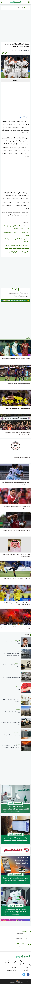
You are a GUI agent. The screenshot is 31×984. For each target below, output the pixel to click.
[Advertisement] (15, 25)
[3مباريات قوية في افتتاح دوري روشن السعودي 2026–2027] (15, 568)
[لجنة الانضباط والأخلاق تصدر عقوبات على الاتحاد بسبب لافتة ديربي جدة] (15, 616)
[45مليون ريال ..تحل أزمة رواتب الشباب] (15, 447)
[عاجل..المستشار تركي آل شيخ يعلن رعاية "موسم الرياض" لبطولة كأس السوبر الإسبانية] (15, 544)
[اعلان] (15, 920)
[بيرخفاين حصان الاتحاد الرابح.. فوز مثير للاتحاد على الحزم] (15, 398)
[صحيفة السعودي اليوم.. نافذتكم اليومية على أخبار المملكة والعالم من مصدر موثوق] (15, 798)
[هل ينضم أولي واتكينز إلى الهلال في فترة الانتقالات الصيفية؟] (15, 520)
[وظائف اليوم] (15, 850)
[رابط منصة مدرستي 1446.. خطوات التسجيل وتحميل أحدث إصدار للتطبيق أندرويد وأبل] (15, 830)
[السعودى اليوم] (23, 956)
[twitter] (6, 53)
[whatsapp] (3, 53)
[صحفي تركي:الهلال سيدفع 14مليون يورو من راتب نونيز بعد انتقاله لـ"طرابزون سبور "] (15, 496)
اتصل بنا (26, 970)
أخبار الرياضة (20, 7)
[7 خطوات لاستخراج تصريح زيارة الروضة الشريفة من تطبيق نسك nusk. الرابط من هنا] (15, 870)
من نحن (26, 967)
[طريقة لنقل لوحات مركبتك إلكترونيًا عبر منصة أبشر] (15, 901)
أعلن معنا (13, 967)
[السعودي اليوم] (15, 2)
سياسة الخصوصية (11, 970)
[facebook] (8, 53)
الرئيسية (27, 7)
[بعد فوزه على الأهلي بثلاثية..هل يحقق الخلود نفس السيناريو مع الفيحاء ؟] (15, 348)
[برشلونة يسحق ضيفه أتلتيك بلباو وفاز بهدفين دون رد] (15, 373)
